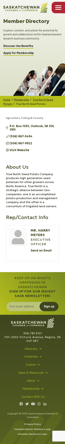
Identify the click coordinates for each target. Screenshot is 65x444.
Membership (21, 99)
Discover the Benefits (18, 45)
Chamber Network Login (32, 433)
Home (6, 99)
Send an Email (41, 250)
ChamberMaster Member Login (32, 429)
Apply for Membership (18, 52)
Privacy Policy (32, 424)
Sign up (49, 306)
